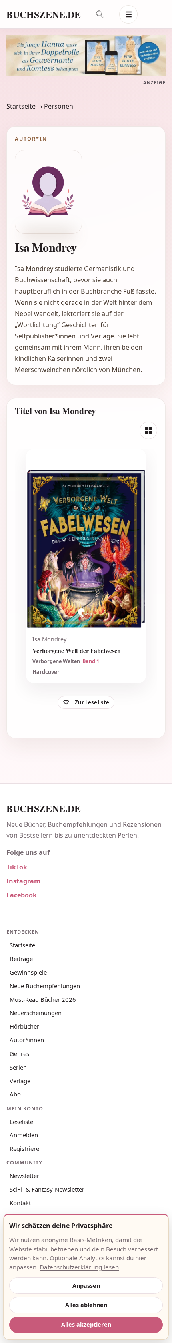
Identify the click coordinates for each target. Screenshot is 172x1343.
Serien (18, 1067)
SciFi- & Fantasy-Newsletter (47, 1189)
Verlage (20, 1081)
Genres (19, 1053)
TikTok (16, 866)
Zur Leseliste (92, 702)
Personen (58, 106)
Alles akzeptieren (86, 1324)
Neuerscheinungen (36, 1013)
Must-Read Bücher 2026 (43, 999)
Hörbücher (24, 1026)
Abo (15, 1094)
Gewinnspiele (28, 972)
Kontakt (20, 1203)
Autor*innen (27, 1040)
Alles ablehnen (86, 1305)
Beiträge (21, 959)
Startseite (21, 106)
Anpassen (86, 1285)
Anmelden (24, 1135)
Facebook (21, 895)
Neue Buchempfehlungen (45, 986)
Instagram (23, 881)
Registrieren (26, 1148)
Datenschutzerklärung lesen (79, 1267)
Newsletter (24, 1176)
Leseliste (21, 1122)
